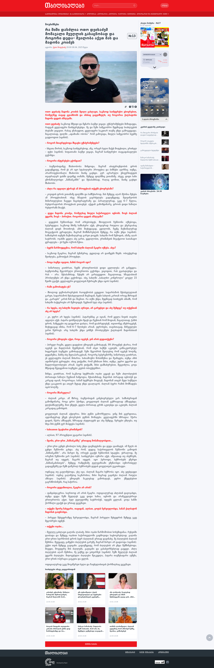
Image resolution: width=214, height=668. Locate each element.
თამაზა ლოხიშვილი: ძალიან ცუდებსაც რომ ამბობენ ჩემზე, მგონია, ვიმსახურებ (122, 629)
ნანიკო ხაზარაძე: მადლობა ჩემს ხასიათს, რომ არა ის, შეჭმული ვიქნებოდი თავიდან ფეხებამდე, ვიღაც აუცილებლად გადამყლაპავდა (90, 629)
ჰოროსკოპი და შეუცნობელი (149, 14)
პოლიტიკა (91, 14)
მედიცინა (131, 14)
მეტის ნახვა (91, 644)
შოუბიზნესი (63, 14)
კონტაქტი (163, 652)
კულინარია (102, 14)
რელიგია (122, 14)
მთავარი (130, 652)
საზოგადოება (51, 14)
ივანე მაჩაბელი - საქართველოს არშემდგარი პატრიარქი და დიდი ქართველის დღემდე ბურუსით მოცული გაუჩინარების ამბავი (150, 167)
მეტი (165, 14)
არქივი (165, 5)
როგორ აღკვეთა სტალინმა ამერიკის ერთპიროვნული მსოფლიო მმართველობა (148, 142)
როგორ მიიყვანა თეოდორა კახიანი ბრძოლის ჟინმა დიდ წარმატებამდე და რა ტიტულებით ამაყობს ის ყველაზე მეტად (58, 629)
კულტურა (112, 14)
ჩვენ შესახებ (147, 652)
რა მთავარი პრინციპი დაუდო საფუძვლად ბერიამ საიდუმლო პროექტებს (149, 134)
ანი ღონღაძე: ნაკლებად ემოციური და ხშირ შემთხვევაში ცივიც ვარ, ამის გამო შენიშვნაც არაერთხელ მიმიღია (122, 594)
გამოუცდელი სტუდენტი (149, 150)
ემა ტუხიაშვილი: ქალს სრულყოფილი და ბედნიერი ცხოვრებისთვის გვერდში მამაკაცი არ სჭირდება (89, 594)
